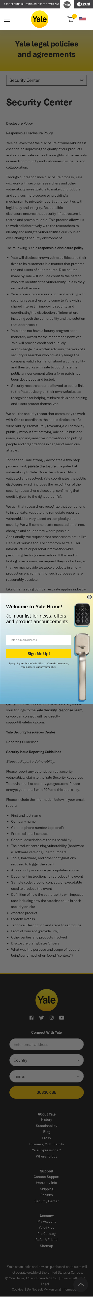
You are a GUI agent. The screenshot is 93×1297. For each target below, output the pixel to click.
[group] (32, 4)
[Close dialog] (89, 597)
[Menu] (7, 19)
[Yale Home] (39, 19)
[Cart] (70, 19)
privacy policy (48, 666)
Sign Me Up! (38, 653)
